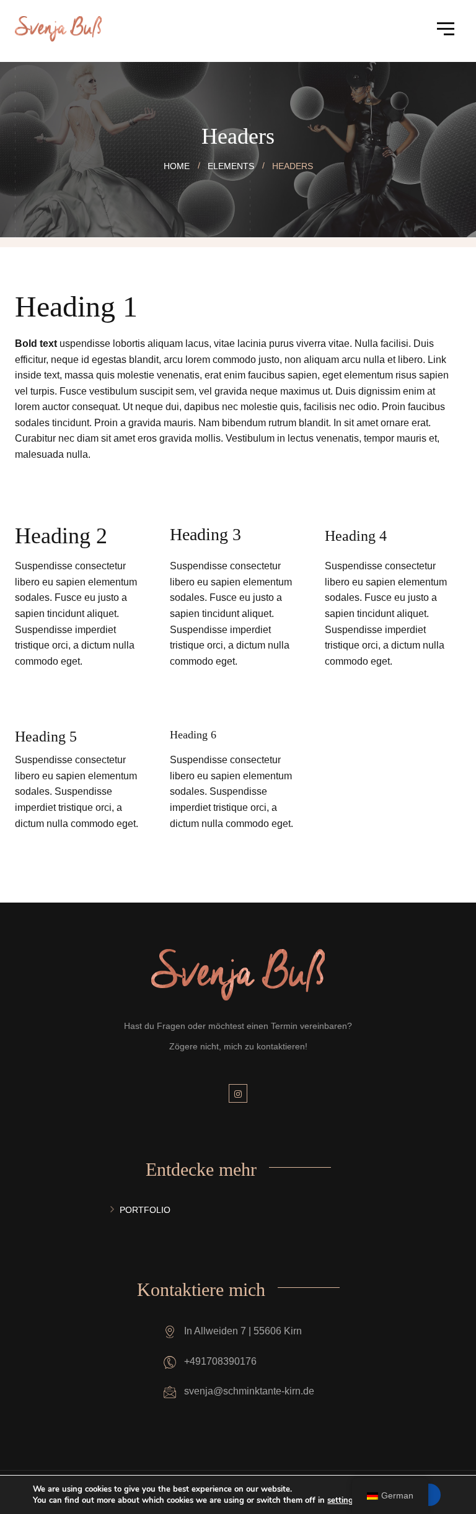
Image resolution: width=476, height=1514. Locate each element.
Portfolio (145, 1210)
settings (342, 1500)
